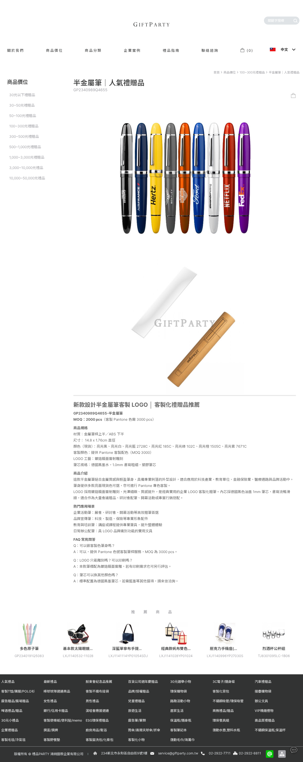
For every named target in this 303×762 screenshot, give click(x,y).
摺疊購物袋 (263, 691)
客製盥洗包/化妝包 (99, 740)
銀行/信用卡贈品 (56, 711)
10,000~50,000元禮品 (27, 178)
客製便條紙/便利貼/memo (63, 720)
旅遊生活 (134, 711)
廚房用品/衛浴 (96, 730)
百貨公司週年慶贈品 (143, 682)
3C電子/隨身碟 (224, 682)
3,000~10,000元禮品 (26, 167)
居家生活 (176, 711)
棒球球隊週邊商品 (57, 691)
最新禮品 (50, 682)
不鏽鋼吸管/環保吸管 (228, 701)
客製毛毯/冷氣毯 (13, 740)
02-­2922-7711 (220, 753)
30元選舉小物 (180, 682)
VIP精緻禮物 (264, 711)
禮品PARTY (40, 754)
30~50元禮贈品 (22, 105)
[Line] (269, 754)
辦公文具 (261, 701)
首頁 (217, 72)
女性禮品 (50, 701)
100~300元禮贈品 (252, 72)
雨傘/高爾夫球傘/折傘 (144, 730)
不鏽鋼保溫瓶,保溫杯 (270, 730)
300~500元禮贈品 (24, 136)
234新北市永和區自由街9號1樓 (124, 753)
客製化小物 (136, 740)
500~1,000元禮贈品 (25, 147)
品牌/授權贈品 (138, 691)
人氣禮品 (7, 682)
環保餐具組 (221, 720)
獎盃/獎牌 (51, 730)
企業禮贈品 (9, 730)
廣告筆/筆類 (137, 720)
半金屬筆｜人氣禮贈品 (284, 72)
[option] (49, 643)
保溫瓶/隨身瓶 (180, 720)
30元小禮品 (10, 720)
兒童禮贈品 (136, 701)
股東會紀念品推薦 (99, 682)
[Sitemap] (282, 754)
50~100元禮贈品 (22, 115)
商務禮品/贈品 (223, 711)
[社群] (293, 749)
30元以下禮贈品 (22, 95)
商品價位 (229, 72)
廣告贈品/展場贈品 (15, 701)
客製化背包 (221, 691)
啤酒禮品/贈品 (11, 711)
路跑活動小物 (180, 701)
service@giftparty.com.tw (178, 753)
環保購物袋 (178, 691)
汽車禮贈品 (263, 682)
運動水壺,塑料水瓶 (226, 730)
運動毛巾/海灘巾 (182, 740)
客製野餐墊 (52, 740)
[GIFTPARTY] (151, 24)
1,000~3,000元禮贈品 (26, 157)
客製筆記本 (178, 730)
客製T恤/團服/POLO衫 (18, 691)
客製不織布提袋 (97, 691)
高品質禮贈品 (265, 720)
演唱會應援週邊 (97, 711)
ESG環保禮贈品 (97, 720)
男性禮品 (92, 701)
